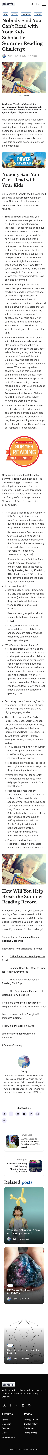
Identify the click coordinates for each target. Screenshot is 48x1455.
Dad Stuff (6, 1424)
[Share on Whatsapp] (24, 1114)
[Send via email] (37, 1114)
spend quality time (12, 205)
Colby (9, 56)
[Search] (32, 4)
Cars (4, 1432)
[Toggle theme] (37, 4)
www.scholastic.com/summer (23, 617)
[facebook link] (10, 1405)
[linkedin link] (16, 1405)
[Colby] (4, 56)
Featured (6, 1428)
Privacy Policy (31, 1419)
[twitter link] (4, 1405)
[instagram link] (23, 1405)
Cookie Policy (31, 1424)
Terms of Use (30, 1432)
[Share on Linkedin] (31, 1114)
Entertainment (8, 1437)
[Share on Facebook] (11, 1114)
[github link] (29, 1405)
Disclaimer (29, 1428)
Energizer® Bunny (21, 1033)
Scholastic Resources (26, 1002)
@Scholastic (17, 1025)
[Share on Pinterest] (17, 1114)
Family (5, 1419)
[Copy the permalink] (4, 1120)
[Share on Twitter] (4, 1114)
